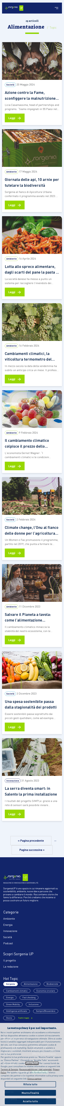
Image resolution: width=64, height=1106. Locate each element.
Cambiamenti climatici (16, 991)
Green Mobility (13, 1004)
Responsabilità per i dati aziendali (35, 1069)
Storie (9, 1018)
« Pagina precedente (31, 840)
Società (7, 937)
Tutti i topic (24, 1018)
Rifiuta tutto (30, 1084)
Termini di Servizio (9, 1069)
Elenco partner (34, 1078)
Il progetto (9, 960)
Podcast (8, 943)
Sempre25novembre (45, 1011)
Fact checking (29, 997)
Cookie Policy (32, 1063)
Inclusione (34, 1004)
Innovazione (10, 931)
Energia (7, 924)
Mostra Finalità (30, 1092)
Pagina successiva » (32, 850)
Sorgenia (10, 984)
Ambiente (9, 918)
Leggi (14, 118)
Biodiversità (52, 984)
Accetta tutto (30, 1101)
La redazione (10, 966)
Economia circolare (46, 991)
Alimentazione (31, 984)
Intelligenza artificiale (16, 1011)
